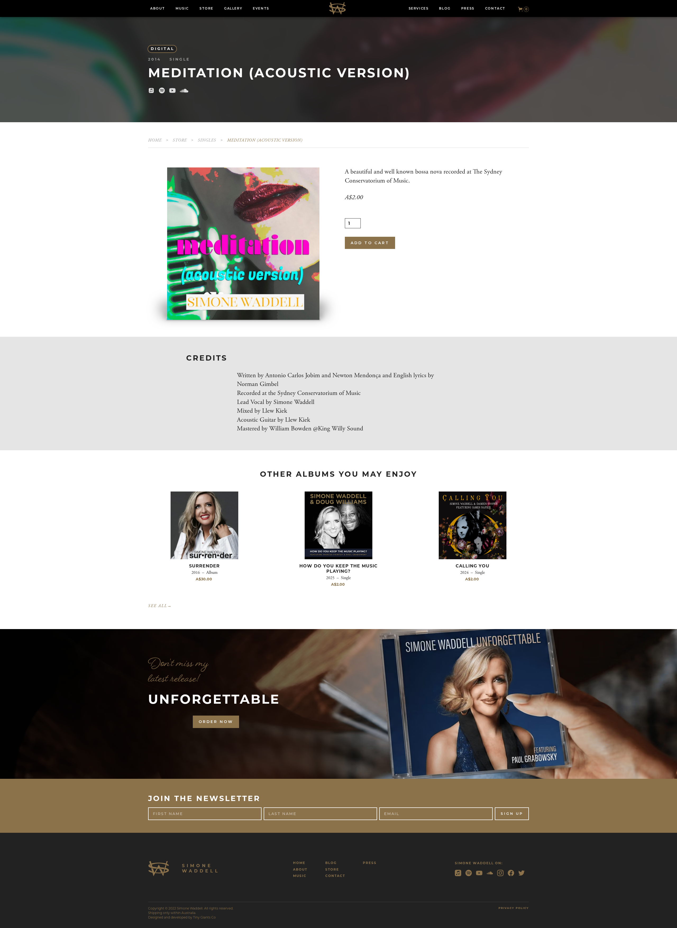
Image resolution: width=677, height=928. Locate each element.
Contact (335, 876)
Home (155, 140)
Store (180, 140)
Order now (216, 721)
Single (206, 140)
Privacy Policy (513, 908)
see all (160, 606)
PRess (370, 863)
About (300, 869)
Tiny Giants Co (204, 917)
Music (300, 876)
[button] (521, 9)
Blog (331, 863)
